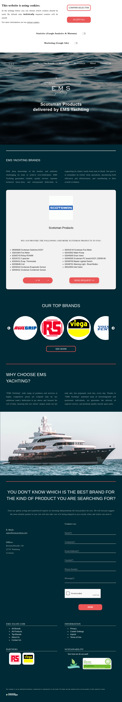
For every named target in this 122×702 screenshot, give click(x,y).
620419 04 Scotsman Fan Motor (78, 250)
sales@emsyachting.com (16, 533)
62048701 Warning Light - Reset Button (81, 264)
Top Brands (48, 63)
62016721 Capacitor (20, 258)
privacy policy (33, 22)
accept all (79, 20)
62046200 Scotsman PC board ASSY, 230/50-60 (85, 258)
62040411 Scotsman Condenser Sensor (29, 270)
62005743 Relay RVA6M (22, 256)
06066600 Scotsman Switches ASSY (27, 250)
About (93, 63)
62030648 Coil (18, 264)
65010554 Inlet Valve (74, 267)
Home (36, 63)
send (90, 607)
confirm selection (79, 8)
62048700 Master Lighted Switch (78, 261)
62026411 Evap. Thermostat (24, 261)
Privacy (73, 629)
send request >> (84, 280)
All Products (79, 63)
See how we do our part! (78, 654)
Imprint (73, 634)
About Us (16, 637)
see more (61, 349)
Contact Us (105, 63)
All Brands (64, 63)
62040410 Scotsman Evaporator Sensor (29, 267)
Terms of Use (75, 637)
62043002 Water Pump (74, 253)
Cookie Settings (77, 631)
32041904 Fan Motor (21, 253)
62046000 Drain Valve (74, 256)
